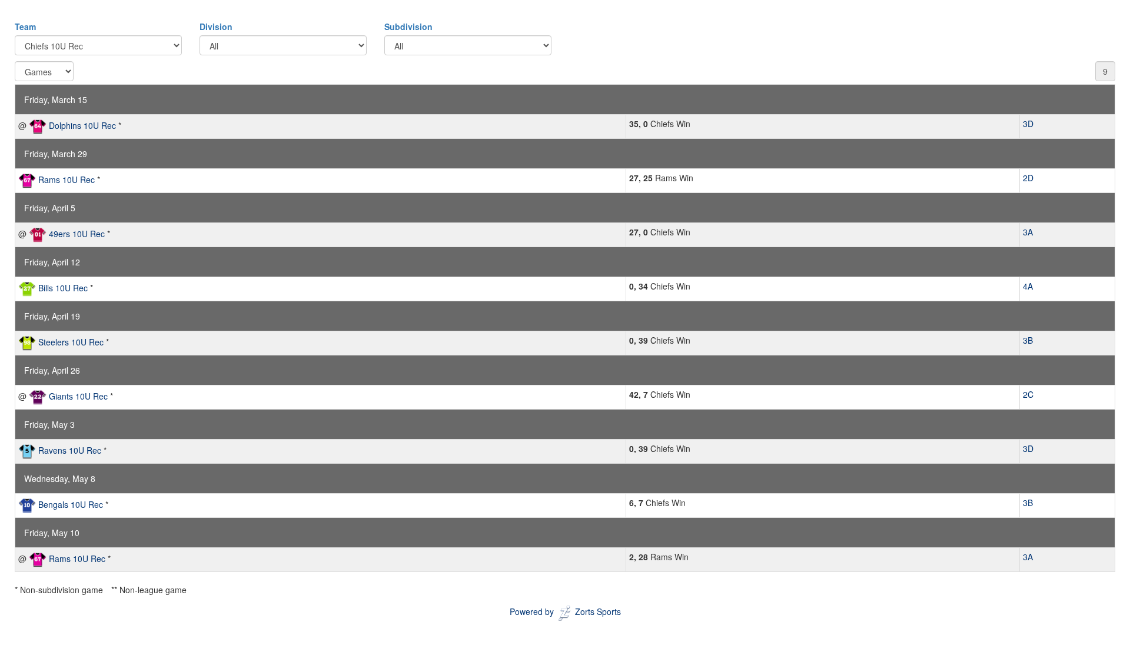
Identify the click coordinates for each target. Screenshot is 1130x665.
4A (1028, 286)
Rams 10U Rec (66, 179)
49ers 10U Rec (76, 234)
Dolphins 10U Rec (82, 125)
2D (1028, 178)
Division (216, 26)
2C (1028, 394)
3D (1028, 123)
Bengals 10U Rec (70, 504)
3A (1028, 232)
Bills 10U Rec (63, 288)
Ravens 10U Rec (70, 450)
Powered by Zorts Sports (565, 611)
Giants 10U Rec (78, 396)
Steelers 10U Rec (71, 342)
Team (25, 26)
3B (1028, 340)
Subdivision (408, 26)
